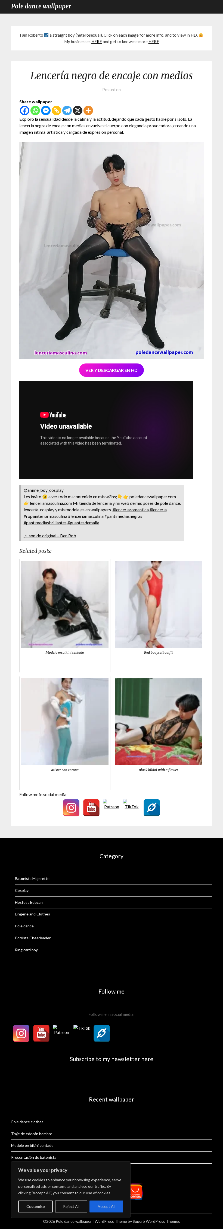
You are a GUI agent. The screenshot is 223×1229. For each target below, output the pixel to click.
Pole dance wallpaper (41, 6)
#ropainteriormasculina (45, 516)
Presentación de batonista (33, 1157)
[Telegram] (67, 110)
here (147, 1058)
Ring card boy (26, 949)
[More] (88, 110)
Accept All (106, 1206)
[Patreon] (111, 807)
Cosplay (22, 890)
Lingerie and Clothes (32, 914)
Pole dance (24, 926)
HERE (96, 41)
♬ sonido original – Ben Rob (50, 535)
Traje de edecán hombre (31, 1133)
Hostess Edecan (29, 902)
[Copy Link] (56, 110)
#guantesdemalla (83, 522)
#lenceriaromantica (131, 509)
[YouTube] (91, 807)
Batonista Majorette (32, 878)
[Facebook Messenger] (46, 110)
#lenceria (158, 509)
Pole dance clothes (27, 1121)
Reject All (71, 1206)
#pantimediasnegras (123, 516)
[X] (77, 110)
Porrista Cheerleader (33, 938)
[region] (71, 1189)
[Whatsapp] (35, 110)
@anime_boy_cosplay (44, 490)
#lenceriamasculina (86, 516)
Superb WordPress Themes (156, 1221)
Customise (35, 1206)
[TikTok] (131, 807)
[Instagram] (71, 807)
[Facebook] (24, 110)
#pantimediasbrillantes (45, 522)
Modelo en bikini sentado (32, 1145)
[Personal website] (151, 807)
